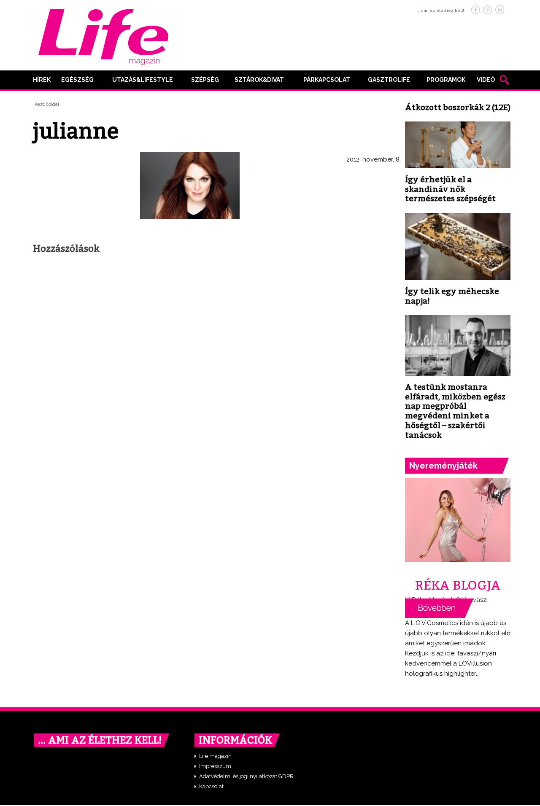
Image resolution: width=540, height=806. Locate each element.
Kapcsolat (211, 786)
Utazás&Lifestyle (142, 79)
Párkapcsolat (326, 79)
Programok (446, 79)
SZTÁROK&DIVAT (259, 79)
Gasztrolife (389, 79)
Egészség (77, 79)
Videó (486, 79)
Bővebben (439, 608)
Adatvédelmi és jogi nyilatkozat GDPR (246, 776)
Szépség (205, 79)
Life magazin (215, 756)
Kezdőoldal (47, 104)
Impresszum (215, 766)
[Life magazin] (103, 35)
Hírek (42, 79)
